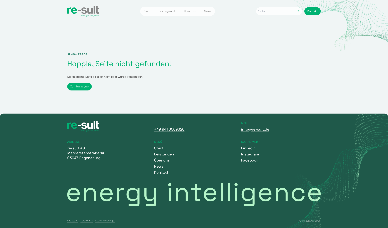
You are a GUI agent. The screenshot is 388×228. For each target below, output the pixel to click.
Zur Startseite (79, 86)
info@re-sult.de (255, 129)
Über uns (190, 11)
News (207, 11)
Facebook (249, 160)
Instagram (250, 154)
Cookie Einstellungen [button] (105, 220)
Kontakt (312, 11)
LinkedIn (248, 148)
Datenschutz (86, 220)
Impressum (72, 220)
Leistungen (165, 11)
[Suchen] (298, 11)
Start (146, 11)
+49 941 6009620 (169, 129)
